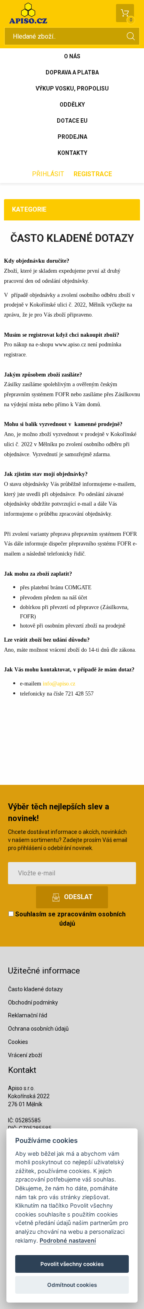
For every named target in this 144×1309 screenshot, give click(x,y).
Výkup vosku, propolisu (72, 88)
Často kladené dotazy (35, 989)
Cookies (18, 1042)
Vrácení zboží (25, 1055)
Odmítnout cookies (72, 1285)
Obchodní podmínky (33, 1002)
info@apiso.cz (59, 684)
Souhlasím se (70, 918)
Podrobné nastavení (68, 1240)
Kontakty (72, 153)
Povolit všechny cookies (72, 1264)
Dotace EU (72, 120)
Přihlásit (48, 174)
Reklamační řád (27, 1015)
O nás (72, 56)
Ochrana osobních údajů (38, 1028)
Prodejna (72, 137)
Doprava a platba (72, 72)
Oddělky (72, 104)
